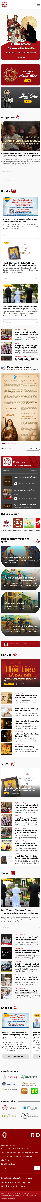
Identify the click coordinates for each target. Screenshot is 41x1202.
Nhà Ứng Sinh (6, 1160)
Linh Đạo (6, 654)
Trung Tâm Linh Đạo (8, 1153)
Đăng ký (28, 101)
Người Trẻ (26, 1183)
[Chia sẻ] (9, 448)
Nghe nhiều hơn (9, 514)
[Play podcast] (15, 483)
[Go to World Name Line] (9, 1108)
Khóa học (6, 1007)
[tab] (3, 180)
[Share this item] (39, 172)
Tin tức (5, 873)
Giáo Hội (4, 1183)
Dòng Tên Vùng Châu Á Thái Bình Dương (15, 1149)
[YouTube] (38, 1135)
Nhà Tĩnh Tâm (28, 1156)
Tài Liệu (19, 1183)
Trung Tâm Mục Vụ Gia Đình (11, 1156)
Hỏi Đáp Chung (20, 1186)
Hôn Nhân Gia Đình (7, 1186)
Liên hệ (28, 81)
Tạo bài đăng (27, 1178)
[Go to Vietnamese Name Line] (9, 1077)
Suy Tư (5, 764)
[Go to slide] (15, 57)
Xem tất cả (34, 470)
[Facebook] (32, 1135)
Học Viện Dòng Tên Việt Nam (27, 1153)
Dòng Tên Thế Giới (8, 1145)
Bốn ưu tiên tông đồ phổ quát (15, 540)
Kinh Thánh (12, 1183)
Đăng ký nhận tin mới (8, 1164)
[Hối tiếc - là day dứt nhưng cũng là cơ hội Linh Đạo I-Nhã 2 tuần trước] (20, 673)
